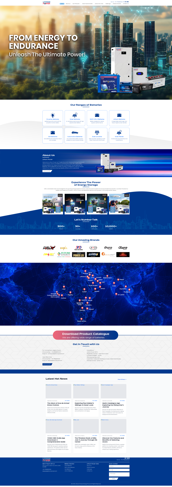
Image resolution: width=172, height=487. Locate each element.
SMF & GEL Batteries (70, 467)
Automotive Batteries (74, 136)
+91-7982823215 (46, 469)
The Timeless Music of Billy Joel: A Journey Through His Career (86, 440)
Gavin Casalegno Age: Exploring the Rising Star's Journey (113, 405)
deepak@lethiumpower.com (49, 471)
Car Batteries (68, 469)
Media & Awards (117, 3)
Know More (46, 171)
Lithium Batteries (119, 119)
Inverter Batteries (52, 119)
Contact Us (126, 3)
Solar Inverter (97, 136)
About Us (89, 465)
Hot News (67, 400)
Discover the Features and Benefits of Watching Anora (113, 440)
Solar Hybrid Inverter (87, 3)
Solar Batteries (75, 119)
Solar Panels (119, 136)
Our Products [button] (76, 3)
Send (113, 478)
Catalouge (108, 3)
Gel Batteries (52, 136)
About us (68, 3)
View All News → (122, 379)
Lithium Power (47, 159)
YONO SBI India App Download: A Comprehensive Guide (56, 440)
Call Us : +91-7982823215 (117, 1)
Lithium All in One (99, 3)
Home (62, 3)
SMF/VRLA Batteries (97, 119)
